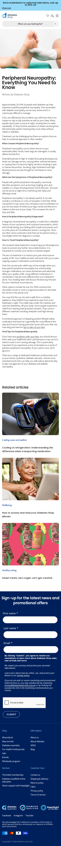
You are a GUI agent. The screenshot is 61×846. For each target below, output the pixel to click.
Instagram (18, 815)
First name (9, 613)
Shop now (6, 8)
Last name (10, 628)
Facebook (6, 815)
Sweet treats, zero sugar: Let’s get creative (27, 578)
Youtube (29, 815)
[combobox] (30, 24)
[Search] (55, 24)
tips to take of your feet (34, 327)
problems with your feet (28, 336)
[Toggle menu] (57, 15)
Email (7, 643)
